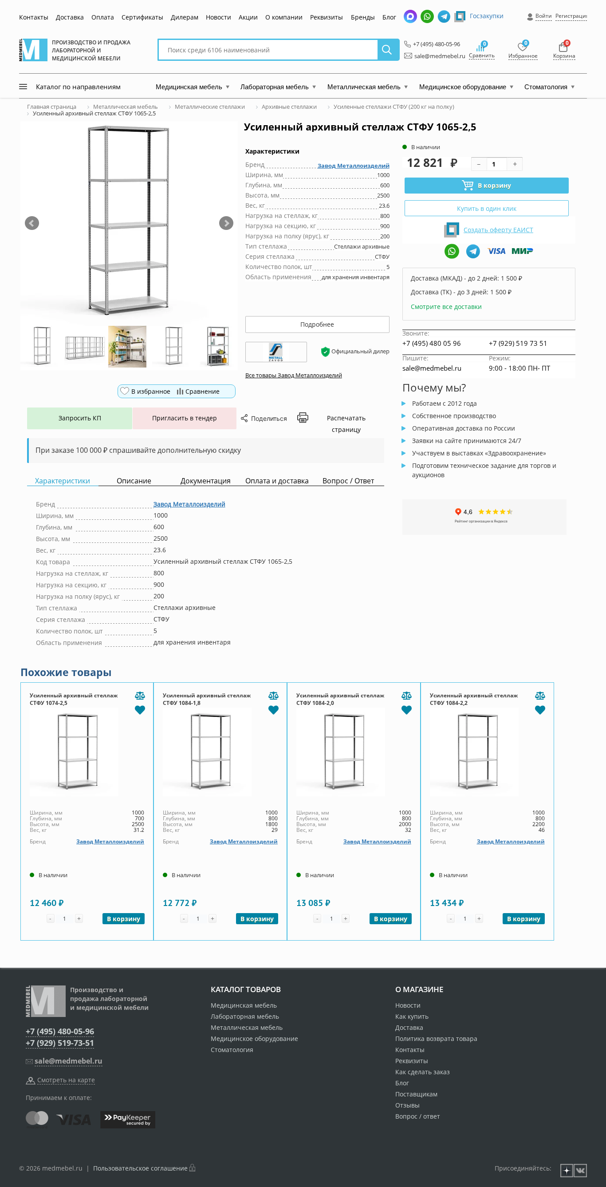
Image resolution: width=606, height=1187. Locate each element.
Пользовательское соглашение (140, 1168)
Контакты (33, 17)
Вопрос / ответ (417, 1116)
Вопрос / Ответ (348, 481)
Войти (543, 16)
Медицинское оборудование (254, 1038)
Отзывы (407, 1105)
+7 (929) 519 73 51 (518, 343)
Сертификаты (142, 17)
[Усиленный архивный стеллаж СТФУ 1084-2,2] (487, 752)
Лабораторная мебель (245, 1016)
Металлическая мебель (247, 1027)
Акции (248, 17)
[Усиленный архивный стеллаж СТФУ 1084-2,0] (353, 752)
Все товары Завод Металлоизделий (293, 375)
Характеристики (62, 481)
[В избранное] (139, 709)
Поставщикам (416, 1094)
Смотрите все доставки (446, 306)
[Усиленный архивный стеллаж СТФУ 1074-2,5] (87, 752)
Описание (134, 481)
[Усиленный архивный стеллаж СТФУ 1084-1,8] (220, 752)
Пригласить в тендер (184, 418)
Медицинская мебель (244, 1005)
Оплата (102, 17)
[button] (32, 223)
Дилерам (184, 17)
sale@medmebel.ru (434, 56)
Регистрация (572, 16)
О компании (284, 17)
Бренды (363, 17)
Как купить (412, 1016)
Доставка (70, 17)
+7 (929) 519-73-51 (60, 1042)
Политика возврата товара (436, 1038)
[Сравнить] (139, 696)
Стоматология (232, 1049)
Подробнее (317, 324)
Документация (206, 481)
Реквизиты (326, 17)
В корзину (494, 185)
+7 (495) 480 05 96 (431, 343)
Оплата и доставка (277, 481)
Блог (389, 17)
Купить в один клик (486, 208)
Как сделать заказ (422, 1072)
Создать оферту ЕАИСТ (498, 230)
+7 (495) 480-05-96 (434, 44)
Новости (218, 17)
